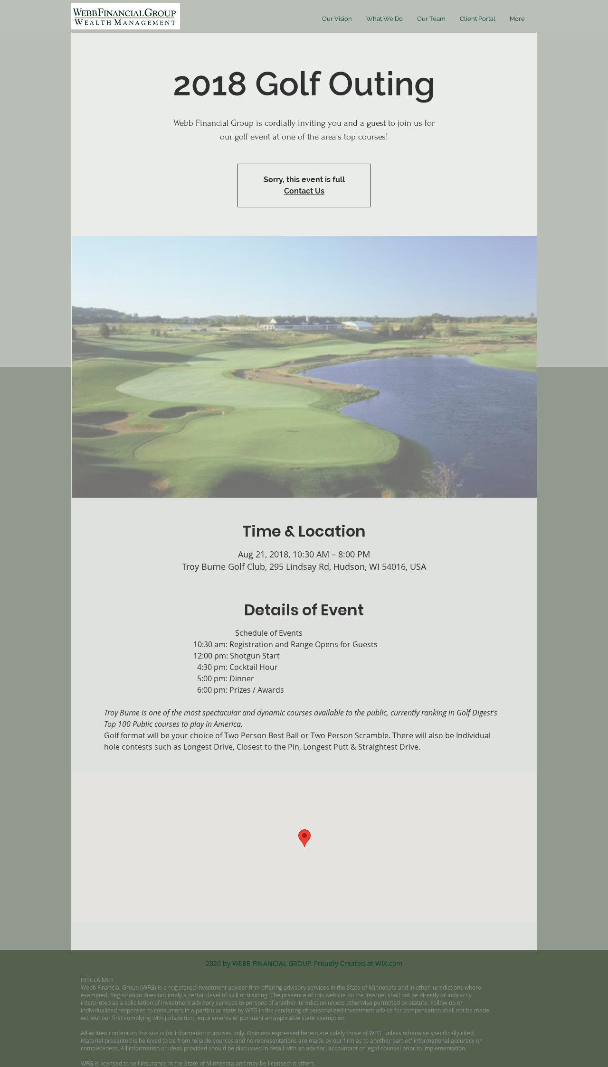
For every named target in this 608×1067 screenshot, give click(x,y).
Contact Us (304, 190)
